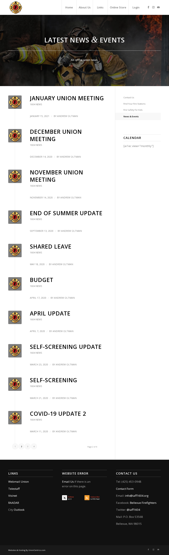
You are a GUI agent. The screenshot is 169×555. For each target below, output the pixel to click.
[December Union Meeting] (15, 135)
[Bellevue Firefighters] (15, 7)
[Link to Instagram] (153, 7)
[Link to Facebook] (148, 7)
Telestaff (14, 489)
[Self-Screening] (15, 384)
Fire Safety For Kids (133, 109)
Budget (41, 280)
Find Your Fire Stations (134, 103)
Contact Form (125, 489)
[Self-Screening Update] (15, 350)
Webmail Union (18, 481)
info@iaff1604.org (137, 496)
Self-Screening (53, 380)
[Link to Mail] (158, 7)
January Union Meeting (67, 98)
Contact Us (128, 97)
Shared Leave (50, 246)
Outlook (19, 510)
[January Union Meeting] (15, 102)
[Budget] (15, 284)
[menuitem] (69, 7)
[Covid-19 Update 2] (15, 417)
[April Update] (15, 317)
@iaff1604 (133, 510)
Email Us (68, 481)
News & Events (131, 116)
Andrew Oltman (67, 116)
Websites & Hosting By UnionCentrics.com (26, 550)
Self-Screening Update (66, 347)
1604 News (36, 104)
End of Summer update (66, 213)
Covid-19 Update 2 (58, 413)
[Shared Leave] (15, 250)
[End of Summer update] (15, 217)
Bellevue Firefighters (143, 503)
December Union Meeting (56, 135)
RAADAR (13, 503)
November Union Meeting (56, 175)
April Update (50, 313)
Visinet (12, 496)
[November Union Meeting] (15, 176)
